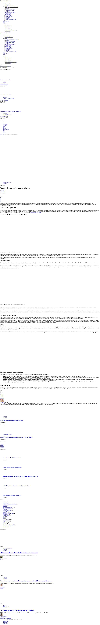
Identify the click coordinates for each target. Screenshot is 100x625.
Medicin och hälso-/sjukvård (10, 12)
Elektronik (7, 8)
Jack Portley (2, 191)
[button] (1, 65)
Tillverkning (7, 17)
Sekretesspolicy (5, 621)
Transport (7, 18)
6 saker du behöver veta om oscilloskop (12, 467)
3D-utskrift (5, 501)
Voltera (4, 132)
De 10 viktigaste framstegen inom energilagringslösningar (16, 485)
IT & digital (7, 11)
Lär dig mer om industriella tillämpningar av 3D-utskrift (17, 610)
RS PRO (4, 82)
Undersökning (5, 525)
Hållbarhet (5, 509)
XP (3, 123)
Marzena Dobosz (3, 558)
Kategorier (5, 6)
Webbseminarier (6, 21)
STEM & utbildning (8, 14)
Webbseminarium (6, 129)
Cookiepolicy (5, 622)
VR (3, 131)
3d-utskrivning (5, 502)
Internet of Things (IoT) (7, 114)
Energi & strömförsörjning (10, 9)
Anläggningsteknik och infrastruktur (11, 7)
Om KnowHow (8, 3)
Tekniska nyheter (8, 15)
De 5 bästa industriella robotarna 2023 (11, 420)
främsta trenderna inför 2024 (35, 212)
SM (3, 518)
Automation (5, 113)
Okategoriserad (8, 13)
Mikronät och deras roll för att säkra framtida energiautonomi (19, 552)
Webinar (4, 128)
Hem (1, 134)
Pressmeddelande (6, 515)
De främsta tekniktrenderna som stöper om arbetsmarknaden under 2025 (10, 111)
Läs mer (1, 559)
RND (4, 22)
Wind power (5, 125)
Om (3, 2)
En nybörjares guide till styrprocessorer (12, 495)
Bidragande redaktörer (9, 37)
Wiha (4, 126)
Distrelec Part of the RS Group (9, 619)
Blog (3, 134)
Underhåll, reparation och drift (10, 19)
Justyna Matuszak (3, 616)
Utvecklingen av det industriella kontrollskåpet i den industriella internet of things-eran (26, 581)
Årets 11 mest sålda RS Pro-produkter (5, 79)
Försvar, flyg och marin (9, 10)
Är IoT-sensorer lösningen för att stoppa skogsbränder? (16, 437)
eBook (4, 20)
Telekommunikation (8, 16)
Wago (4, 130)
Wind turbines (5, 124)
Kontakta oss (5, 23)
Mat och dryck (5, 512)
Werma (4, 127)
